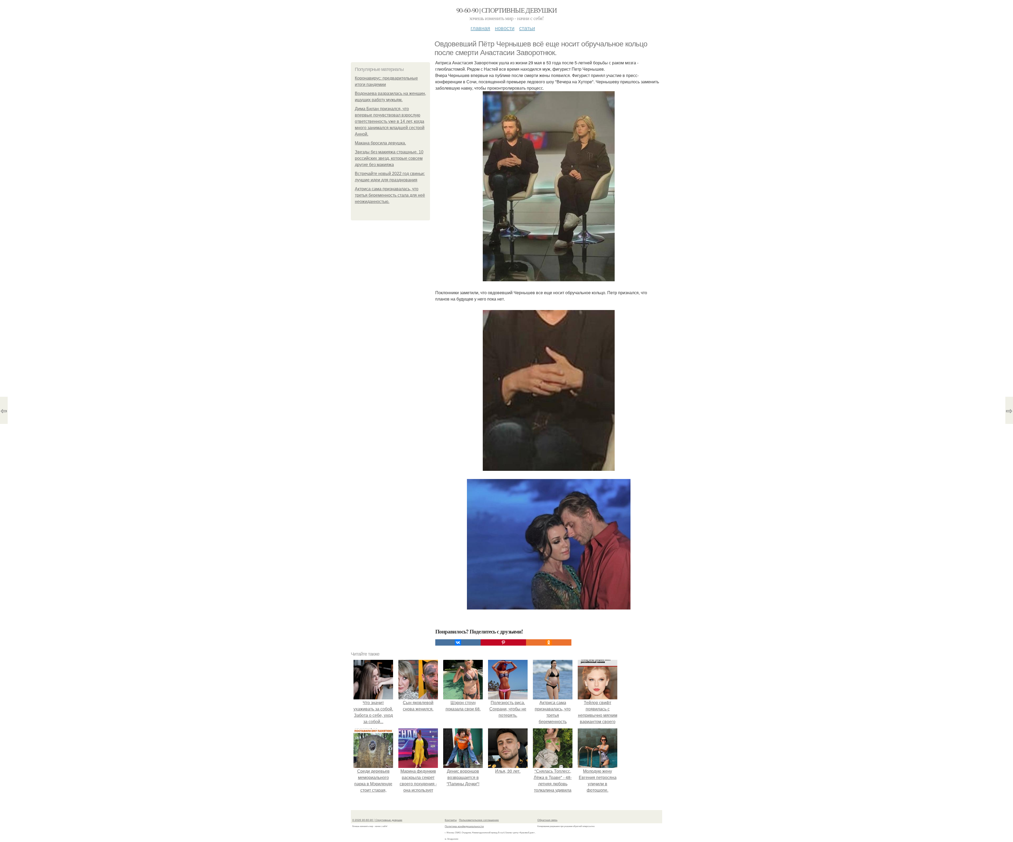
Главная (480, 28)
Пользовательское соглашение (479, 820)
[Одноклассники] (548, 642)
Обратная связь (547, 820)
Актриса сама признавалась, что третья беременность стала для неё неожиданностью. (390, 195)
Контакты (451, 820)
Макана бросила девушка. (380, 143)
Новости (504, 28)
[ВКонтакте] (458, 642)
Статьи (527, 28)
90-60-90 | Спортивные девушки (506, 10)
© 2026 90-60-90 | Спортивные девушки (377, 820)
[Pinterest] (503, 642)
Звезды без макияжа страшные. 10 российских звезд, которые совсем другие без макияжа (389, 158)
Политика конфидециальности (464, 826)
